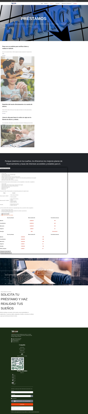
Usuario (12, 390)
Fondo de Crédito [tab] (5, 213)
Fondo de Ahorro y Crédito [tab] (8, 215)
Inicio (42, 3)
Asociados (57, 3)
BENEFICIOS (22, 350)
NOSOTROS (22, 347)
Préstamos (4, 27)
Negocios (51, 3)
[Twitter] (13, 0)
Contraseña (13, 394)
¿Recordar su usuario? (16, 409)
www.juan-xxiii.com (15, 341)
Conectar (22, 404)
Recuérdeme (14, 398)
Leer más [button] (3, 55)
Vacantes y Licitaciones (66, 3)
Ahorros (29, 26)
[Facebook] (11, 0)
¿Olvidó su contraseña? (16, 407)
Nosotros (46, 3)
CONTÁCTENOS (22, 352)
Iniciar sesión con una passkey (23, 401)
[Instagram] (16, 0)
